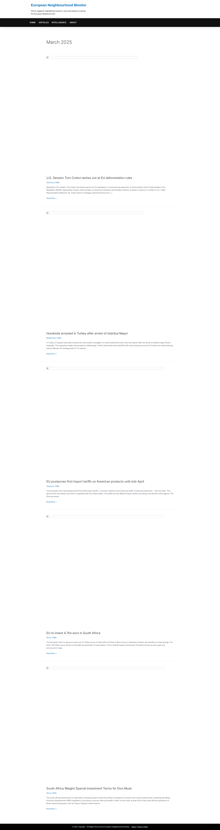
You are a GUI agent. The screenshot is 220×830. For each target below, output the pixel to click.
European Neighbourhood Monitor (58, 5)
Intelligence (59, 22)
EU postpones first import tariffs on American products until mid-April (95, 481)
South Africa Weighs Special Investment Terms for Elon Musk (89, 788)
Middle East (51, 338)
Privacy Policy (142, 827)
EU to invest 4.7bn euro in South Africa (73, 633)
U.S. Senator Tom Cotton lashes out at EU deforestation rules (89, 178)
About (73, 22)
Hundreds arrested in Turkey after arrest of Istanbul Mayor (87, 333)
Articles (44, 22)
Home (33, 22)
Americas (50, 182)
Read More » (51, 198)
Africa (48, 637)
